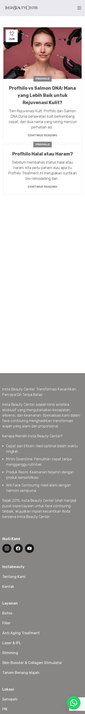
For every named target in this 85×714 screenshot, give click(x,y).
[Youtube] (29, 548)
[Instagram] (6, 548)
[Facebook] (18, 548)
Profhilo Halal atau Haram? (42, 154)
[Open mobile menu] (79, 7)
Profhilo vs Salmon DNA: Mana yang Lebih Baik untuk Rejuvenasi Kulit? (42, 95)
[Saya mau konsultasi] (73, 702)
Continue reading (42, 135)
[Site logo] (21, 7)
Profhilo (42, 78)
